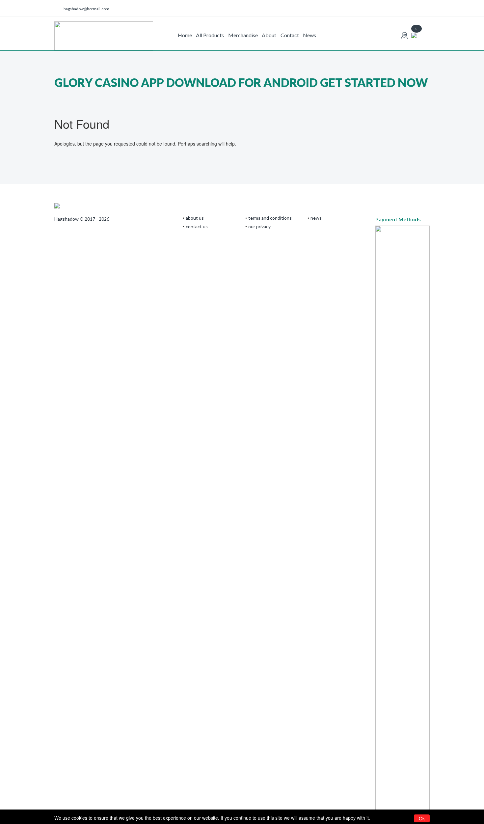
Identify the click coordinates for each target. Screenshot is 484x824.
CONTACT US (197, 226)
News (309, 35)
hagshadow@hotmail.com (86, 8)
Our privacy (259, 226)
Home (185, 35)
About (269, 35)
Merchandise (243, 35)
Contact (290, 35)
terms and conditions (270, 218)
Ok (422, 818)
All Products (210, 35)
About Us (195, 218)
